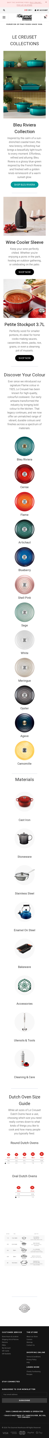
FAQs (4, 1345)
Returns (5, 1342)
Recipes (29, 1374)
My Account (6, 1348)
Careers (29, 1339)
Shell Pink (24, 597)
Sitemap (29, 1342)
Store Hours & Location (10, 1337)
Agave (24, 736)
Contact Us (31, 1345)
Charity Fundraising (34, 1371)
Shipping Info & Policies (10, 1339)
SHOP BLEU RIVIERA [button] (24, 184)
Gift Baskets (6, 1354)
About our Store (32, 1337)
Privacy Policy (31, 1359)
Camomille (24, 763)
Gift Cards (5, 1351)
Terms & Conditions (34, 1357)
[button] (24, 84)
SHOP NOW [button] (25, 272)
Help (28, 1362)
